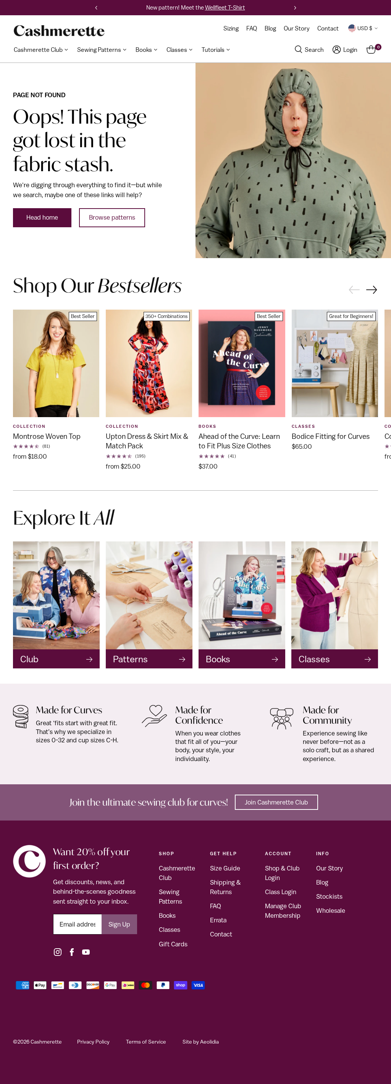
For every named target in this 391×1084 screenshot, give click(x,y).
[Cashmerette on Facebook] (71, 952)
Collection (29, 426)
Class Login (280, 892)
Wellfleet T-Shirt (225, 7)
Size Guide (225, 868)
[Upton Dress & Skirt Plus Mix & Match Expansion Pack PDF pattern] (149, 364)
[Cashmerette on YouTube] (85, 952)
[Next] (295, 7)
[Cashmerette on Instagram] (57, 952)
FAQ (215, 906)
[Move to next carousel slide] (372, 290)
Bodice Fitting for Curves (331, 436)
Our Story (329, 868)
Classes (169, 929)
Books (208, 426)
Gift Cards (173, 944)
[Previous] (96, 7)
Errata (218, 920)
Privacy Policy (93, 1042)
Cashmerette (46, 1042)
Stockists (329, 896)
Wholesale (330, 910)
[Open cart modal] (371, 49)
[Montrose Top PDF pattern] (56, 364)
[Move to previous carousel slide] (354, 289)
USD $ (364, 28)
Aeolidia (209, 1042)
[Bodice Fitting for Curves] (335, 364)
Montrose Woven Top (47, 436)
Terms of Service (146, 1042)
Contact (221, 934)
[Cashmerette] (59, 31)
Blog (322, 882)
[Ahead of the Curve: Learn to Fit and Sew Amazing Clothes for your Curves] (242, 364)
